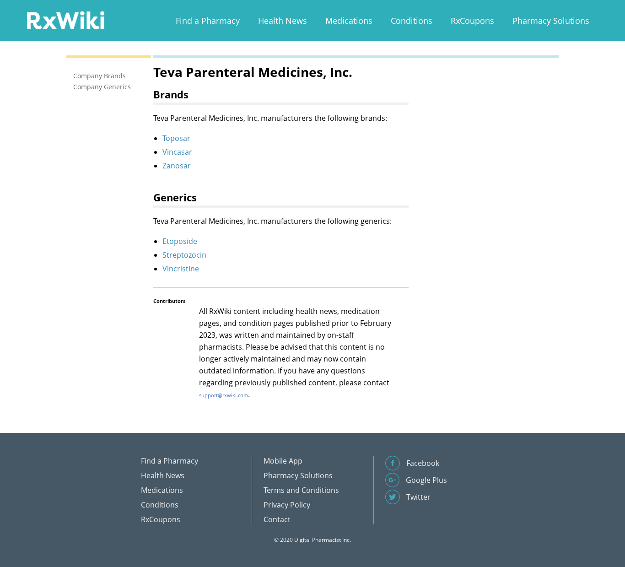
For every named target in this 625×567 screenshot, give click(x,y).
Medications (348, 20)
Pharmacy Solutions (550, 20)
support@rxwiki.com (223, 395)
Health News (282, 20)
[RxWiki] (65, 20)
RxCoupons (472, 20)
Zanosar (176, 166)
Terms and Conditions (301, 490)
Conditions (411, 20)
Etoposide (179, 241)
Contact (277, 519)
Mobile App (283, 461)
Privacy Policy (287, 505)
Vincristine (180, 269)
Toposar (176, 138)
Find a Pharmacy (208, 20)
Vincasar (177, 152)
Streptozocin (184, 255)
